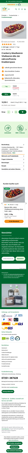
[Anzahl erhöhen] (16, 112)
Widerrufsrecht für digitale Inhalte (10, 357)
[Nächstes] (26, 129)
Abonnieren (20, 258)
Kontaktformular (6, 366)
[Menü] (8, 9)
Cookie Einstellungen (7, 352)
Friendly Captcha (22, 268)
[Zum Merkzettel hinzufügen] (24, 24)
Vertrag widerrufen (8, 391)
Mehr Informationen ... (14, 440)
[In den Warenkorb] (22, 112)
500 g (6, 94)
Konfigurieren (14, 447)
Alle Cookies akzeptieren (14, 443)
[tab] (13, 149)
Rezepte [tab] (4, 166)
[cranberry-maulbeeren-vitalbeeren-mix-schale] (14, 30)
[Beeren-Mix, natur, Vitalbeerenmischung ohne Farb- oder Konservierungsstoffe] (14, 195)
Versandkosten (5, 428)
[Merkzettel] (19, 9)
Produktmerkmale (6, 363)
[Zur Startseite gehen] (4, 9)
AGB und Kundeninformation (8, 359)
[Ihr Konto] (22, 9)
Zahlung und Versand (7, 361)
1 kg (6, 86)
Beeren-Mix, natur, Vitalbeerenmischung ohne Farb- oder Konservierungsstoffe (13, 209)
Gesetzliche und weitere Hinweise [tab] (11, 169)
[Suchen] (16, 9)
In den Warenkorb (14, 221)
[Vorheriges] (2, 203)
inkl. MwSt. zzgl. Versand (8, 105)
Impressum (4, 348)
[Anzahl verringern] (9, 112)
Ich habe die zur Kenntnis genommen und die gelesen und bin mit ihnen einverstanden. (14, 276)
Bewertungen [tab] (5, 162)
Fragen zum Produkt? (9, 41)
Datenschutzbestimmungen (16, 274)
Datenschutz (5, 350)
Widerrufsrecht (5, 354)
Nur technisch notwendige (14, 451)
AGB (18, 276)
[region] (14, 30)
